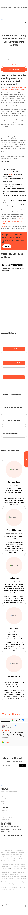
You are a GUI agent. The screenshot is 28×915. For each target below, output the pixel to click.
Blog (2, 801)
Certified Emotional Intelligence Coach (10, 864)
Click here (3, 226)
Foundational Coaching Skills (17, 851)
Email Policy (4, 906)
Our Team (4, 794)
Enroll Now (6, 246)
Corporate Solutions (6, 813)
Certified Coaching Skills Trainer (18, 866)
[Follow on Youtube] (14, 768)
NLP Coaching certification (14, 377)
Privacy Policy (21, 904)
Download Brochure (6, 818)
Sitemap (24, 906)
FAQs (2, 811)
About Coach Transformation (9, 790)
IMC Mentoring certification (14, 363)
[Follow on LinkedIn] (18, 768)
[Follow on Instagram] (6, 768)
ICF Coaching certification (14, 348)
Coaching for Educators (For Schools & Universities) (13, 876)
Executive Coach (22, 87)
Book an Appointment (19, 885)
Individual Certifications (7, 815)
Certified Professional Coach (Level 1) (10, 853)
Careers (3, 792)
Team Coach (11, 89)
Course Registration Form (7, 887)
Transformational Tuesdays (7, 882)
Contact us (20, 218)
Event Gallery (21, 880)
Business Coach (21, 89)
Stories (3, 799)
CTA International (6, 820)
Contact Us (4, 808)
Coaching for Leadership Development (16, 874)
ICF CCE (11, 174)
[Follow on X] (21, 768)
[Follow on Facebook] (10, 768)
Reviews (3, 797)
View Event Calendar (14, 69)
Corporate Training (15, 870)
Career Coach (4, 89)
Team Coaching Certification (18, 862)
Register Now (14, 64)
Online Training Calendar (11, 880)
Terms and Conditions (15, 906)
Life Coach (15, 87)
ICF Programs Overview (14, 848)
